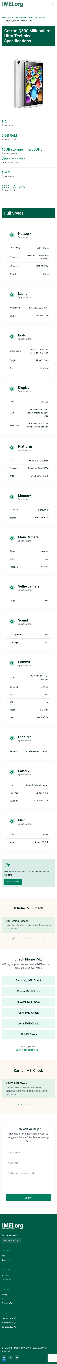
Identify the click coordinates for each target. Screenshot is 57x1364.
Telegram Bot (7, 1303)
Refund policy (7, 1327)
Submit (28, 1197)
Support (5, 1260)
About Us (5, 1275)
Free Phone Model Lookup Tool (30, 17)
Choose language (9, 1235)
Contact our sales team (27, 1050)
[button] (13, 938)
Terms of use (7, 1318)
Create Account (13, 881)
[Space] (13, 1225)
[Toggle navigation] (53, 4)
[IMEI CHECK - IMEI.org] (13, 4)
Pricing (4, 1295)
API (3, 1299)
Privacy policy (7, 1323)
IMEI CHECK (7, 17)
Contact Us (6, 1279)
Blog (3, 1256)
